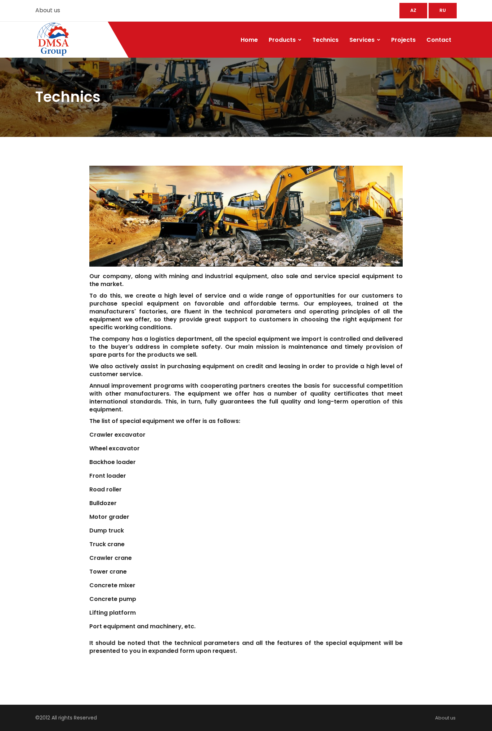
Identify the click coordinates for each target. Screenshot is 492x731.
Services (362, 40)
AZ (413, 10)
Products (283, 40)
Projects (403, 40)
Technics (325, 40)
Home (249, 40)
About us (47, 10)
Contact (438, 40)
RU (442, 10)
